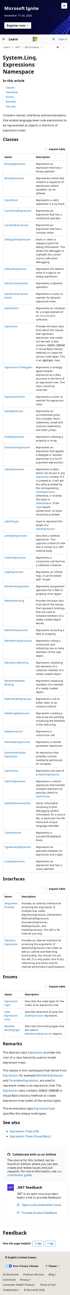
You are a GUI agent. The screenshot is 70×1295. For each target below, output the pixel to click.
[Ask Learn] (58, 47)
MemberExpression (16, 630)
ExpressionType (44, 1108)
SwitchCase (11, 770)
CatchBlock (11, 200)
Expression (11, 326)
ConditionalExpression (17, 210)
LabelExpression (14, 469)
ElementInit (11, 308)
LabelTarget (11, 521)
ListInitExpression (15, 557)
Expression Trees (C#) (24, 1131)
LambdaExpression (15, 535)
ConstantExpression (16, 225)
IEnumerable (47, 315)
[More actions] (64, 47)
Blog (51, 1274)
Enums (10, 97)
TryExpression (12, 832)
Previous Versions (33, 1274)
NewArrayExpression (16, 713)
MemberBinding (14, 600)
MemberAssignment (16, 586)
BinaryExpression (14, 164)
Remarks (11, 101)
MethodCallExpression (17, 699)
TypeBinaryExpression (17, 847)
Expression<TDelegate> (18, 367)
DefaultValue (43, 503)
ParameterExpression (17, 742)
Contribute (9, 1279)
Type (39, 507)
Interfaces (12, 92)
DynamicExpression (16, 283)
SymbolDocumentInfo (17, 803)
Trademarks (10, 1290)
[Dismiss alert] (64, 6)
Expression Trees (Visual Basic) (30, 1136)
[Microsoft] (35, 39)
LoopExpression (13, 572)
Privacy (24, 1279)
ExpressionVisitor (14, 396)
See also (11, 106)
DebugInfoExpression (17, 239)
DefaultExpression (15, 269)
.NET (17, 47)
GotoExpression (13, 411)
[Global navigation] (3, 39)
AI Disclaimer (11, 1274)
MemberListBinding (16, 662)
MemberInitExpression (18, 640)
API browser (32, 47)
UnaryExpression (14, 861)
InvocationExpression (17, 447)
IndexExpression (14, 436)
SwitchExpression (48, 774)
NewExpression (13, 731)
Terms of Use (48, 1284)
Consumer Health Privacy (18, 1284)
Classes (10, 87)
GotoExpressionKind (11, 1015)
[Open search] (53, 39)
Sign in (63, 39)
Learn (7, 47)
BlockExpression (14, 178)
